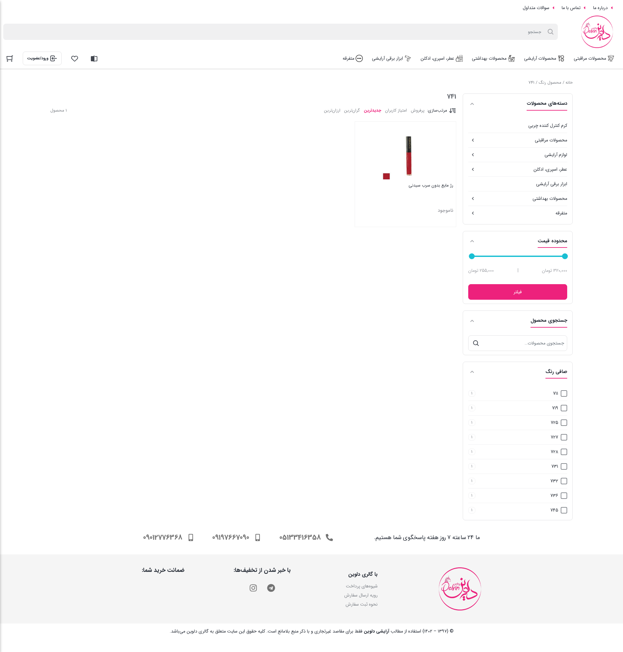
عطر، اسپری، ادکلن (550, 169)
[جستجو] (476, 343)
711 (555, 393)
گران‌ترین (352, 110)
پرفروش (417, 110)
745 (554, 510)
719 (555, 408)
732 (554, 481)
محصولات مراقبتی (551, 140)
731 (554, 466)
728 (554, 451)
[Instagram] (253, 588)
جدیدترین (372, 110)
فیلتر (518, 292)
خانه (569, 82)
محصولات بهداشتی (549, 198)
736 (554, 495)
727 (554, 437)
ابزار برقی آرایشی (551, 183)
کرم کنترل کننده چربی (547, 125)
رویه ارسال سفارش (361, 595)
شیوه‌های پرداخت (362, 586)
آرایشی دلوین (376, 631)
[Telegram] (271, 588)
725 (554, 422)
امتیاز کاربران (396, 110)
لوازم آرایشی (555, 154)
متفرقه (561, 213)
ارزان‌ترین (332, 110)
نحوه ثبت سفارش (362, 604)
